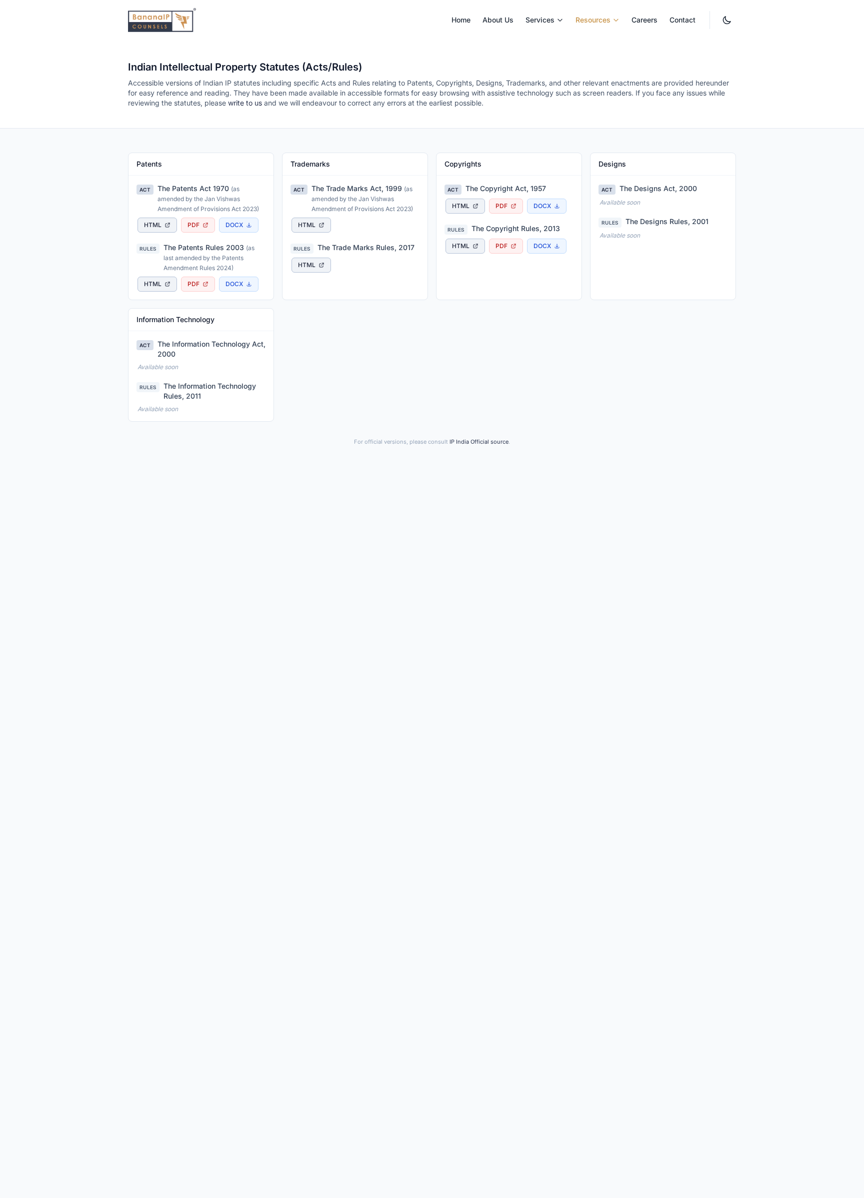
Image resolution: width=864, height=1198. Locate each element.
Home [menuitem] (461, 20)
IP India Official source (479, 441)
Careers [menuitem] (645, 20)
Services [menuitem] (540, 20)
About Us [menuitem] (498, 20)
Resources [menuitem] (593, 20)
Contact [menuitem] (683, 20)
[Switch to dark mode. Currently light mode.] (727, 20)
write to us (245, 103)
